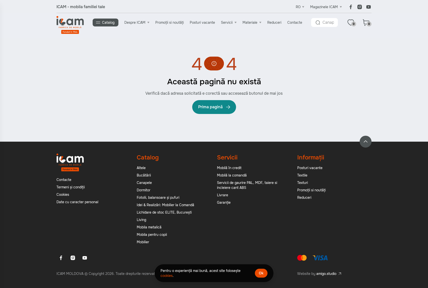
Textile (302, 175)
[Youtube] (369, 7)
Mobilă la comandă (232, 175)
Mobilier (143, 242)
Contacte (294, 22)
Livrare (222, 195)
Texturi (302, 182)
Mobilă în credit (229, 168)
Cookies (62, 194)
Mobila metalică (149, 227)
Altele (141, 168)
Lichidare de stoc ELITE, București (164, 212)
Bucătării (144, 175)
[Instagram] (360, 7)
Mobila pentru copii (152, 234)
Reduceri (274, 22)
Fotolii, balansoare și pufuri (158, 197)
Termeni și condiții (70, 187)
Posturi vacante (202, 22)
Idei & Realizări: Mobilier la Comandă (165, 205)
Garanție (224, 202)
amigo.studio (326, 273)
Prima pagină (210, 107)
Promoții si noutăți (169, 22)
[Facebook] (351, 7)
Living (141, 220)
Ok (261, 273)
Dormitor (143, 190)
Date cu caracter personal (77, 202)
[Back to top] (366, 142)
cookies (166, 275)
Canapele (144, 182)
